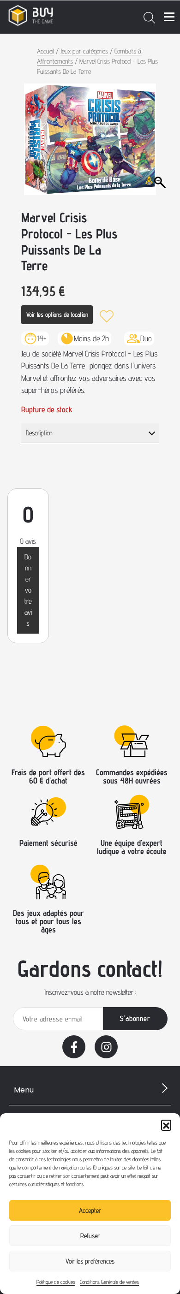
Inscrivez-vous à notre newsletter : (90, 992)
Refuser (90, 1236)
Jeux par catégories (84, 51)
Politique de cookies (55, 1281)
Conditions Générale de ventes (109, 1281)
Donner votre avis (28, 590)
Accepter (90, 1210)
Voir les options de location (57, 314)
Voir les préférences (90, 1261)
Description (39, 433)
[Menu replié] (169, 17)
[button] (166, 1124)
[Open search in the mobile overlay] (149, 17)
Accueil (45, 51)
